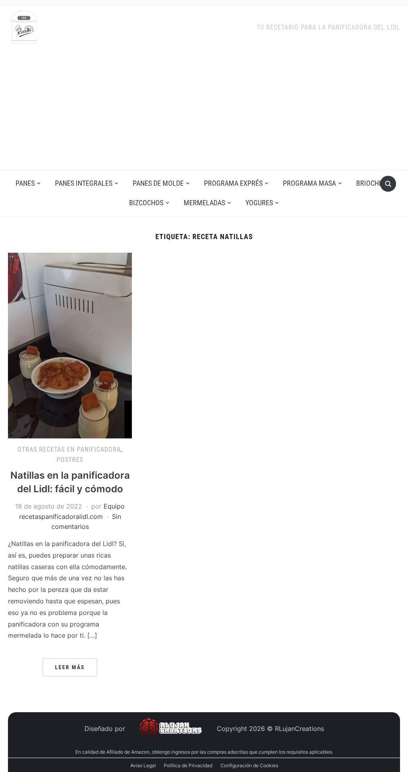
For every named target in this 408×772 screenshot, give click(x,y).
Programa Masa (309, 183)
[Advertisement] (204, 109)
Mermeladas (204, 202)
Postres (70, 460)
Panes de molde (158, 183)
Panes (25, 183)
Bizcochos (146, 202)
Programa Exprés (233, 183)
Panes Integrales (83, 183)
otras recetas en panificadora (69, 449)
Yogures (259, 202)
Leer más (70, 667)
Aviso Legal (143, 765)
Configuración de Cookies (249, 765)
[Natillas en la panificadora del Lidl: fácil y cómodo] (69, 345)
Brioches (371, 183)
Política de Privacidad (188, 765)
